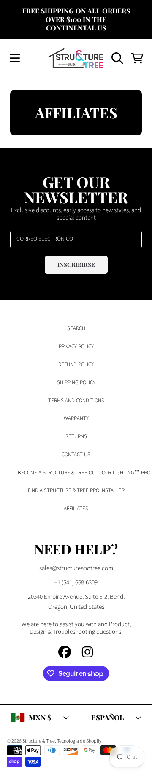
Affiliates (76, 508)
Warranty (76, 418)
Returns (76, 436)
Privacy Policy (76, 346)
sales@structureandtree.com (76, 568)
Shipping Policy (76, 382)
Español (107, 717)
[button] (14, 58)
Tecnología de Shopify (79, 741)
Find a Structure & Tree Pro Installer (76, 490)
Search (76, 328)
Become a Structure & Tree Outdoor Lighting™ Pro (84, 472)
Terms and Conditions (76, 400)
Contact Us (76, 454)
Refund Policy (76, 364)
